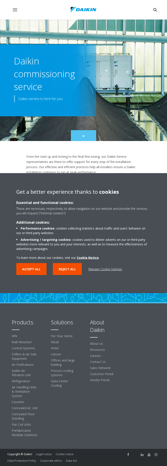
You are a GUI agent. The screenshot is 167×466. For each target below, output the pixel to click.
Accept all (31, 269)
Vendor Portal (99, 380)
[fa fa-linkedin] (142, 454)
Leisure (56, 354)
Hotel (54, 348)
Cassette (18, 402)
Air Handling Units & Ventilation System (24, 391)
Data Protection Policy (21, 461)
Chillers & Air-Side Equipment (24, 356)
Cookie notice (64, 454)
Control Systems (23, 348)
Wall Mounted (21, 342)
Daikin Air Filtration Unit (21, 373)
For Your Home (62, 336)
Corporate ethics (51, 461)
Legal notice (44, 454)
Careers (95, 356)
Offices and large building (63, 362)
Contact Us (98, 362)
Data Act (71, 461)
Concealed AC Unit (25, 408)
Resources (97, 350)
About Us (96, 343)
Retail (55, 342)
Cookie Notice (88, 258)
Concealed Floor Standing (23, 416)
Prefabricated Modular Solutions (24, 432)
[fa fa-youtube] (149, 454)
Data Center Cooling (59, 383)
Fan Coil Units (21, 424)
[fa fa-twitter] (135, 454)
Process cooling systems (62, 373)
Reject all (67, 269)
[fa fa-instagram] (156, 454)
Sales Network (100, 368)
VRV (14, 336)
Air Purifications (23, 365)
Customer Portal (101, 374)
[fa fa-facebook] (128, 454)
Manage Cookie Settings (105, 269)
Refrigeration (21, 381)
